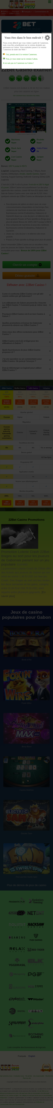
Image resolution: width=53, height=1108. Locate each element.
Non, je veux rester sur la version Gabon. (22, 59)
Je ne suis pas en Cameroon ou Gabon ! (18, 63)
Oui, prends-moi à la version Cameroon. (21, 54)
